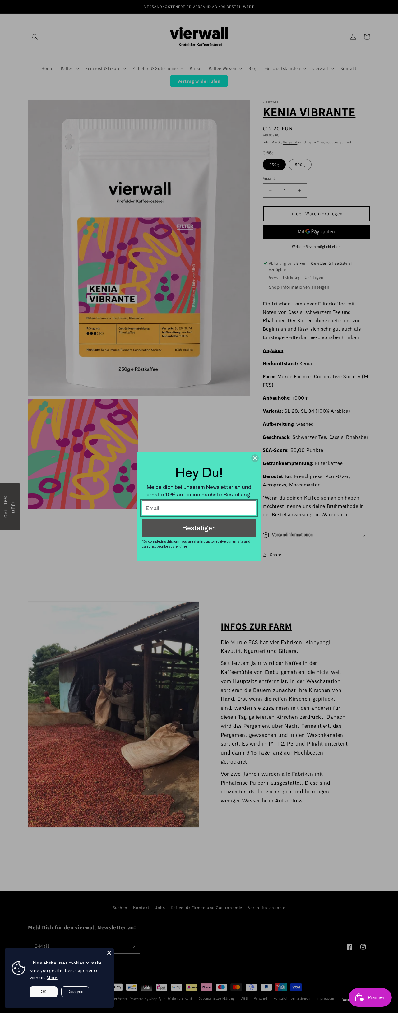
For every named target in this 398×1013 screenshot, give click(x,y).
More (52, 977)
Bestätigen (199, 527)
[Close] (109, 953)
